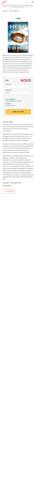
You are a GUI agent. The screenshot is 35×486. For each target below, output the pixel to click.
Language (8, 90)
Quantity (8, 84)
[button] (18, 37)
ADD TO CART (18, 112)
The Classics (14, 11)
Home (5, 11)
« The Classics (9, 191)
